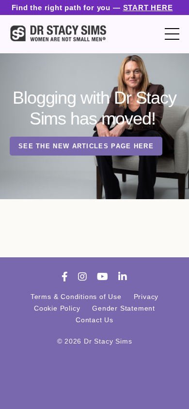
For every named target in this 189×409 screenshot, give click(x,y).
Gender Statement (123, 308)
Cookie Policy (57, 308)
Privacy (146, 296)
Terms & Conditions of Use (76, 296)
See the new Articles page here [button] (86, 146)
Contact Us (94, 320)
